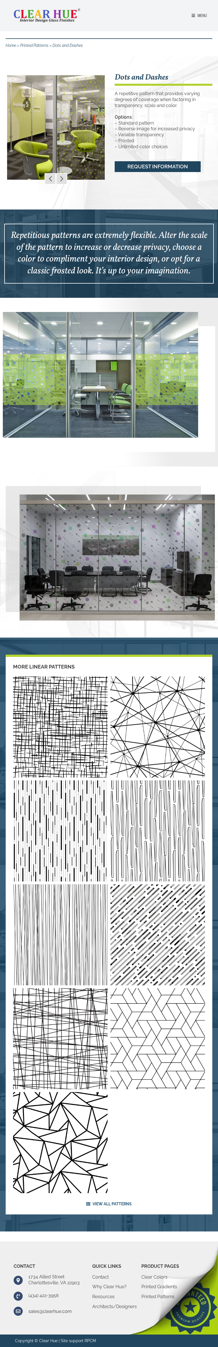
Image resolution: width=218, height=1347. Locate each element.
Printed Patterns (34, 45)
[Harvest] (60, 934)
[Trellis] (157, 1038)
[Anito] (157, 830)
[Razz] (60, 727)
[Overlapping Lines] (157, 934)
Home (11, 45)
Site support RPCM (78, 1340)
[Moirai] (157, 727)
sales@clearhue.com (50, 1311)
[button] (50, 179)
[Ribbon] (60, 830)
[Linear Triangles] (60, 1142)
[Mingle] (60, 1038)
